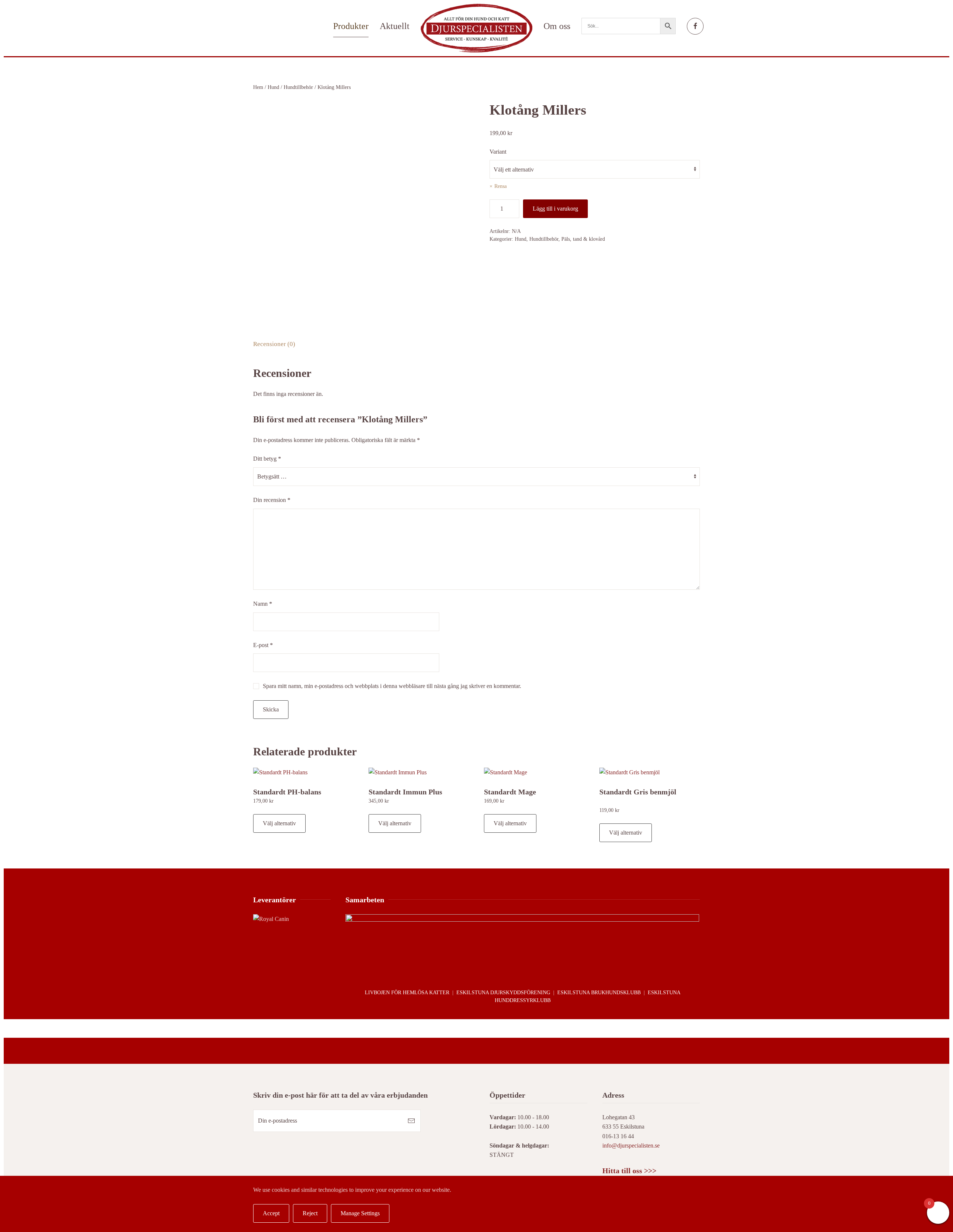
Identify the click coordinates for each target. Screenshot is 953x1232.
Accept (271, 1213)
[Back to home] (476, 28)
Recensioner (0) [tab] (274, 344)
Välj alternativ (279, 823)
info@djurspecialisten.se (631, 1145)
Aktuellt (394, 26)
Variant (498, 151)
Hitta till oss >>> (629, 1171)
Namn (262, 604)
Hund (273, 87)
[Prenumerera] (411, 1121)
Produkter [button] (351, 26)
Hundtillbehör (298, 87)
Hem (258, 87)
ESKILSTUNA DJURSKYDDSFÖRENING (503, 992)
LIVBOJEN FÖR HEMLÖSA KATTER (407, 992)
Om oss (557, 26)
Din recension (271, 500)
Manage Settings (360, 1213)
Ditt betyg (267, 458)
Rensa (500, 186)
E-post (263, 645)
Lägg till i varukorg (555, 208)
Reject (310, 1213)
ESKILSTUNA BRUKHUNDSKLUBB (599, 992)
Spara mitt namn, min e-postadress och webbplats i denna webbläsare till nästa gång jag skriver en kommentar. (392, 686)
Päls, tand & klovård (583, 239)
